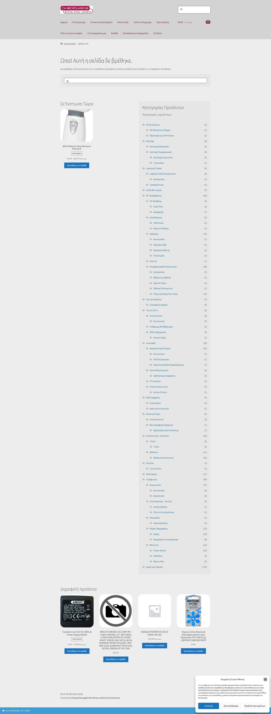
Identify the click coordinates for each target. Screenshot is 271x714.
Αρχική (63, 22)
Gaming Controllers (163, 157)
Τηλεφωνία (151, 479)
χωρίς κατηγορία (154, 566)
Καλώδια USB (159, 244)
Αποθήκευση (156, 217)
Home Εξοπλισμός (159, 370)
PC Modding (155, 201)
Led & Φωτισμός (154, 190)
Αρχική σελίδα (70, 43)
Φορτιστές (158, 561)
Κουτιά (153, 261)
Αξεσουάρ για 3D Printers (162, 135)
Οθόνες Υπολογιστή (162, 288)
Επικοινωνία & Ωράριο (101, 22)
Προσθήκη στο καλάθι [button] (77, 165)
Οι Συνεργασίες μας (96, 33)
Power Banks (159, 550)
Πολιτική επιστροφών (71, 33)
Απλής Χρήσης (160, 506)
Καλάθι (114, 33)
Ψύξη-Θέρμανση (158, 332)
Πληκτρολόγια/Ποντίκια (165, 293)
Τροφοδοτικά (156, 184)
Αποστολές (122, 22)
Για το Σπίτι (152, 310)
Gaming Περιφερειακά (160, 152)
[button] (265, 679)
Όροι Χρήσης (163, 22)
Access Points (160, 392)
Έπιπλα (150, 463)
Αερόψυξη (158, 212)
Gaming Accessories (159, 146)
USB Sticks (158, 222)
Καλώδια (154, 233)
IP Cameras (155, 381)
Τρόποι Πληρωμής (142, 22)
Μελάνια (154, 452)
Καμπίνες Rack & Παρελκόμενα (168, 364)
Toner (153, 441)
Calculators (155, 403)
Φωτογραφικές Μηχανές (161, 425)
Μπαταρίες (151, 474)
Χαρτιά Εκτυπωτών (159, 408)
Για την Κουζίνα (153, 299)
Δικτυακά (150, 343)
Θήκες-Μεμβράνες (159, 528)
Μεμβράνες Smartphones (165, 539)
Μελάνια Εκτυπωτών (163, 457)
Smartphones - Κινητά (161, 501)
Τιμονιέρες (158, 162)
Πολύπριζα (158, 255)
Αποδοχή (209, 706)
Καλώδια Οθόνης (161, 250)
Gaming (150, 141)
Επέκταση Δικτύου (159, 386)
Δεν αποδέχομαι (231, 706)
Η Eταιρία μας (79, 22)
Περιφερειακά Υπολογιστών (163, 266)
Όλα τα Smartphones (163, 512)
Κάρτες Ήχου (159, 283)
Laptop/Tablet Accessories (163, 173)
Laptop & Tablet (154, 168)
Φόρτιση (154, 545)
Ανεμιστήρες (159, 337)
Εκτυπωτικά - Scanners (157, 435)
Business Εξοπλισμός (160, 348)
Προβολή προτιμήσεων (254, 706)
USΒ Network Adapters (164, 375)
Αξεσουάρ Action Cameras (166, 430)
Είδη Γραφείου (153, 397)
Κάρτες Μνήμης (161, 228)
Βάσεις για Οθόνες (162, 277)
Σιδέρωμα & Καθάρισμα (161, 326)
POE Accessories (161, 359)
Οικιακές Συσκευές (159, 304)
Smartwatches (160, 523)
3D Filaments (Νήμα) (160, 130)
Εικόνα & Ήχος (153, 413)
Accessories (159, 179)
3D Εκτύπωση (152, 124)
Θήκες (156, 534)
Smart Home (156, 315)
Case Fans (158, 206)
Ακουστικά (158, 495)
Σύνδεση (157, 33)
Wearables (155, 517)
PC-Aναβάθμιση (154, 195)
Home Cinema (156, 419)
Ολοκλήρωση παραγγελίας (135, 33)
